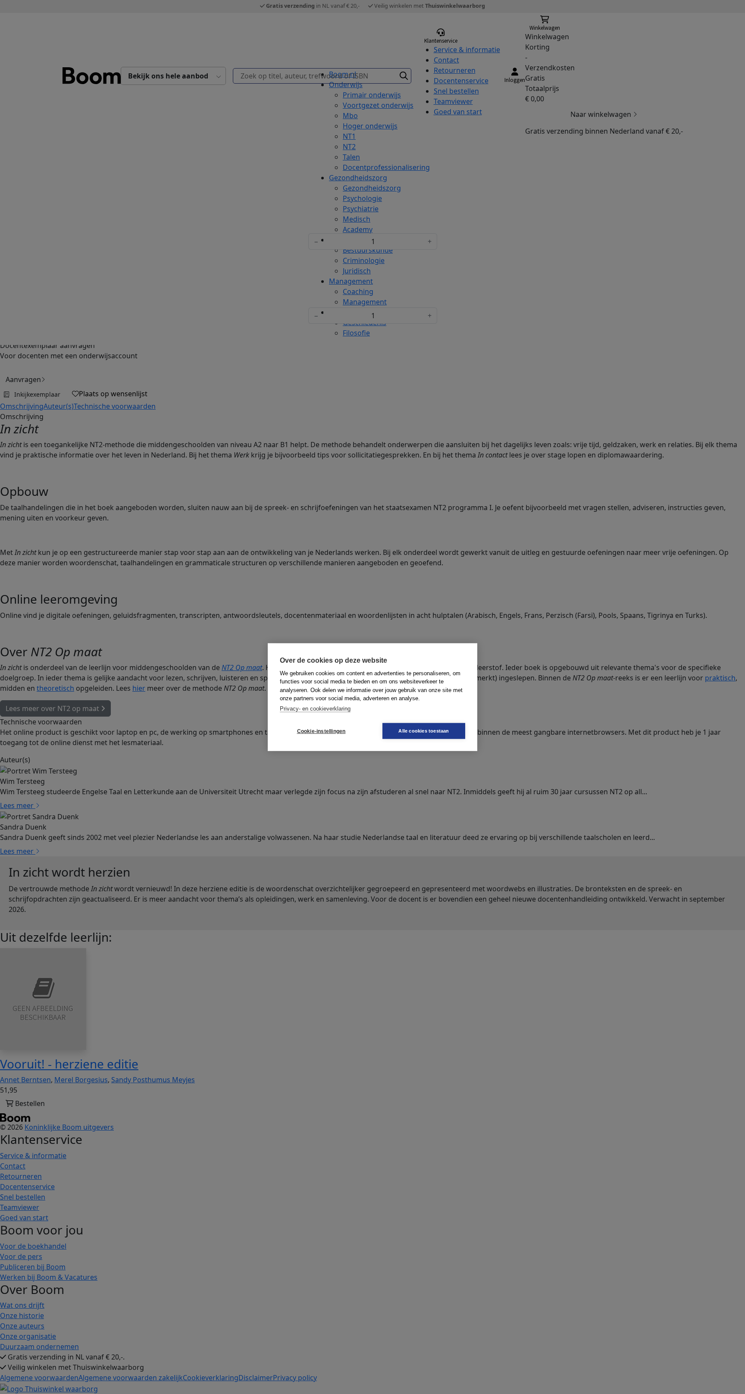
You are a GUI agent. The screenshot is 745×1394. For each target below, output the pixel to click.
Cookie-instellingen (321, 731)
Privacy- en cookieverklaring (315, 708)
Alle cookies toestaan (423, 730)
